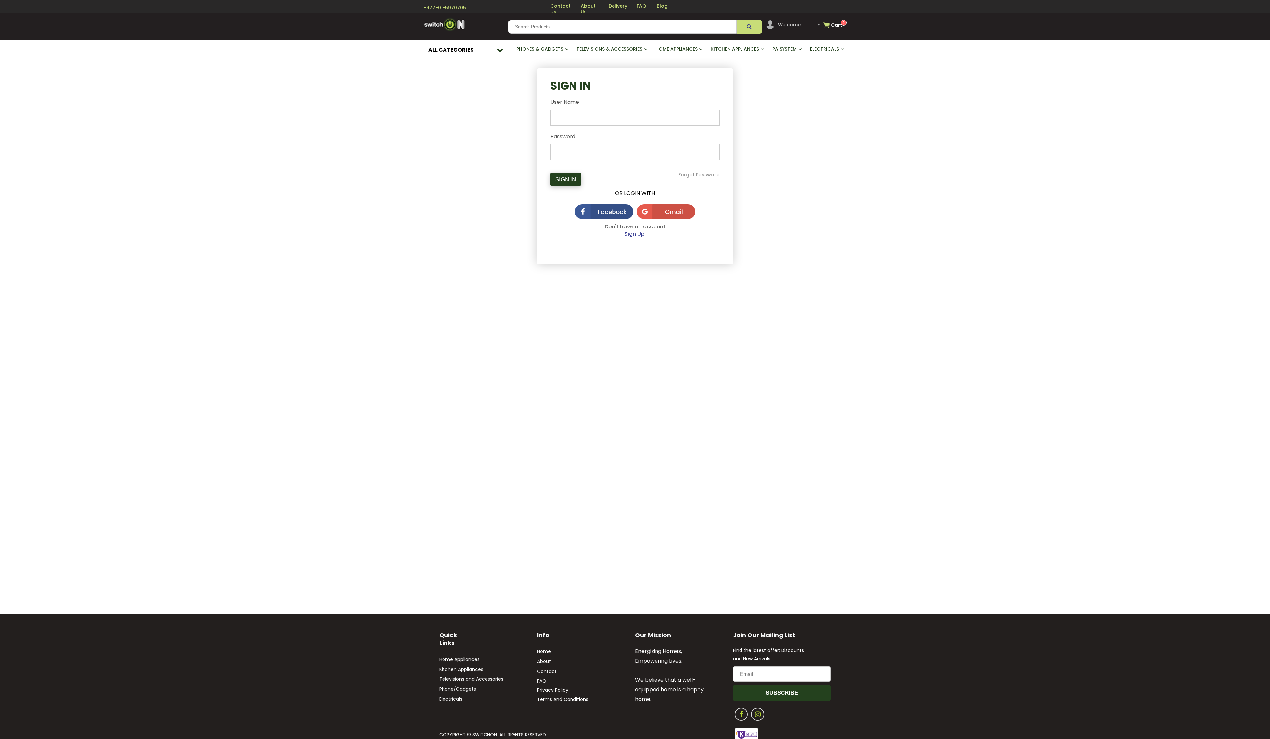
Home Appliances (459, 659)
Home (544, 651)
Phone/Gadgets (457, 689)
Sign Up (635, 234)
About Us (588, 9)
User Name (564, 102)
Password (562, 136)
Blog (662, 6)
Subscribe (782, 693)
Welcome (789, 24)
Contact (547, 671)
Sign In (565, 179)
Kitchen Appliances (461, 669)
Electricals (450, 699)
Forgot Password (699, 174)
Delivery (618, 6)
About (544, 661)
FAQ (641, 6)
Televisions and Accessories (471, 679)
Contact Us (560, 9)
